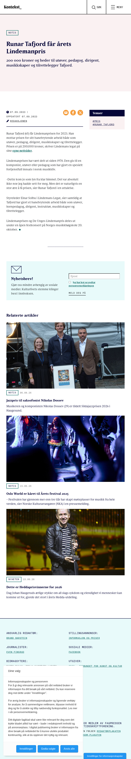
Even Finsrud (15, 652)
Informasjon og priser (84, 638)
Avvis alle (69, 748)
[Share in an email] (66, 112)
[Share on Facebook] (73, 112)
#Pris (96, 121)
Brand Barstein (16, 638)
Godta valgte (48, 748)
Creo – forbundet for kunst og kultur (95, 666)
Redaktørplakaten (108, 731)
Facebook (75, 652)
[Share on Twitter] (80, 112)
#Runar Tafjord (103, 124)
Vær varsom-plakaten (87, 735)
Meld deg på (77, 292)
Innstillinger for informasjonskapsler (105, 756)
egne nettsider (22, 151)
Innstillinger (26, 748)
